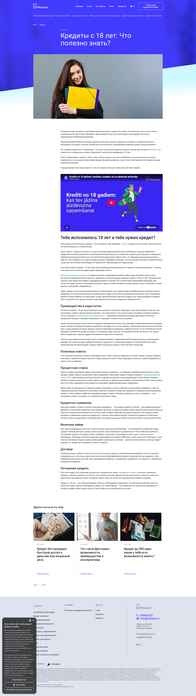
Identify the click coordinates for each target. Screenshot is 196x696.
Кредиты (37, 606)
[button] (19, 684)
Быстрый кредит (40, 651)
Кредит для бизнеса (154, 16)
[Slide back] (36, 585)
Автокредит (115, 16)
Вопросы (122, 6)
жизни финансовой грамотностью (90, 316)
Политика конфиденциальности (78, 610)
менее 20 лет (155, 150)
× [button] (33, 620)
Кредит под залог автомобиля (46, 655)
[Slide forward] (43, 585)
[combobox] (30, 620)
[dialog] (19, 656)
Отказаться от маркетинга (145, 635)
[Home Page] (40, 6)
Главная (79, 6)
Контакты (100, 6)
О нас (89, 6)
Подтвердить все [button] (19, 680)
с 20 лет (124, 244)
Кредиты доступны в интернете (74, 275)
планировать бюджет (128, 472)
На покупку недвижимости (44, 631)
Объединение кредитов (99, 16)
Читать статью (43, 574)
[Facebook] (40, 664)
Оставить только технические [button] (19, 690)
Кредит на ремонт (63, 16)
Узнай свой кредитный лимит (151, 6)
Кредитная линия (40, 647)
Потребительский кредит (43, 16)
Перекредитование (80, 16)
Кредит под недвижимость (133, 16)
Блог (111, 6)
